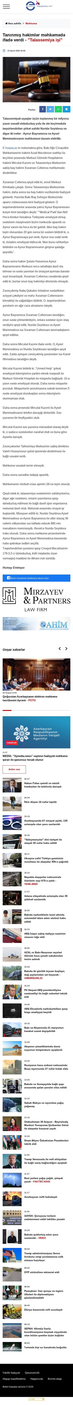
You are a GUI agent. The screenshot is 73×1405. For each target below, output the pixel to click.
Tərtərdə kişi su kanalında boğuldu (45, 1347)
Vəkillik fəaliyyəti (11, 1372)
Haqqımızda (36, 1379)
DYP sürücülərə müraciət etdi (41, 1272)
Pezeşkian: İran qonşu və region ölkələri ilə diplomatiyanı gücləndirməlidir (43, 1294)
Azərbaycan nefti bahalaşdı (40, 1196)
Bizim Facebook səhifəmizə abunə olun (29, 578)
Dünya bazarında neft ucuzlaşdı (43, 1309)
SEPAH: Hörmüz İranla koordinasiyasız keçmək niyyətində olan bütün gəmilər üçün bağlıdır (45, 1332)
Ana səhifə (14, 23)
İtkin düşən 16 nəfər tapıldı (40, 801)
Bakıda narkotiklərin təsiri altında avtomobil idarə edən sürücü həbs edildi (45, 918)
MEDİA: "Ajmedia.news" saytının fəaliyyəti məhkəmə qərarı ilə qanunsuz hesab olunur (35, 757)
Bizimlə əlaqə (55, 1379)
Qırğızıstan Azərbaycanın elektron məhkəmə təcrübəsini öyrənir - (30, 698)
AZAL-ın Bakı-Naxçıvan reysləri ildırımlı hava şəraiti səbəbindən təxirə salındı (43, 956)
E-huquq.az (10, 147)
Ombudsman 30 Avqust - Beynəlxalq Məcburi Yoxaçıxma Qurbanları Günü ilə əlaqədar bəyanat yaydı (46, 1125)
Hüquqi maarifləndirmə (14, 1379)
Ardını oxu (14, 769)
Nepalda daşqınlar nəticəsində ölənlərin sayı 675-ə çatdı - (42, 880)
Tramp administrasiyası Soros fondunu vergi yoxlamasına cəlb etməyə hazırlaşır (43, 1257)
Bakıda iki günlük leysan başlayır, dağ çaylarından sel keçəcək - (44, 974)
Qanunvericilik (32, 1372)
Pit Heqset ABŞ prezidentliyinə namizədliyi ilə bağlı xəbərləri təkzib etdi (45, 993)
